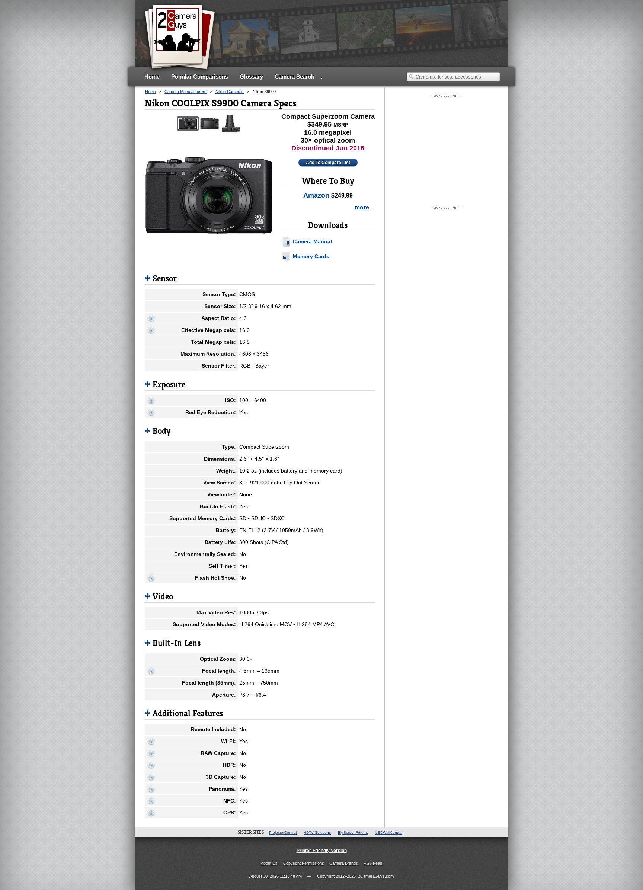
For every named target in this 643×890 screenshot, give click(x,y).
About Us (269, 863)
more (362, 207)
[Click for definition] (151, 318)
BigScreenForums (353, 832)
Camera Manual (312, 241)
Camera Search (294, 76)
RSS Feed (373, 863)
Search (411, 76)
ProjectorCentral (283, 832)
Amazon (316, 195)
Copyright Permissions (303, 863)
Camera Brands (343, 863)
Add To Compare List (328, 162)
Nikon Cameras (229, 91)
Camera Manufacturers (185, 91)
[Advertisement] (364, 43)
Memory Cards (311, 256)
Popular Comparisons (199, 76)
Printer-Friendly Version (322, 850)
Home (152, 76)
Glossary (251, 76)
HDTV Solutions (317, 832)
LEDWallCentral (388, 832)
